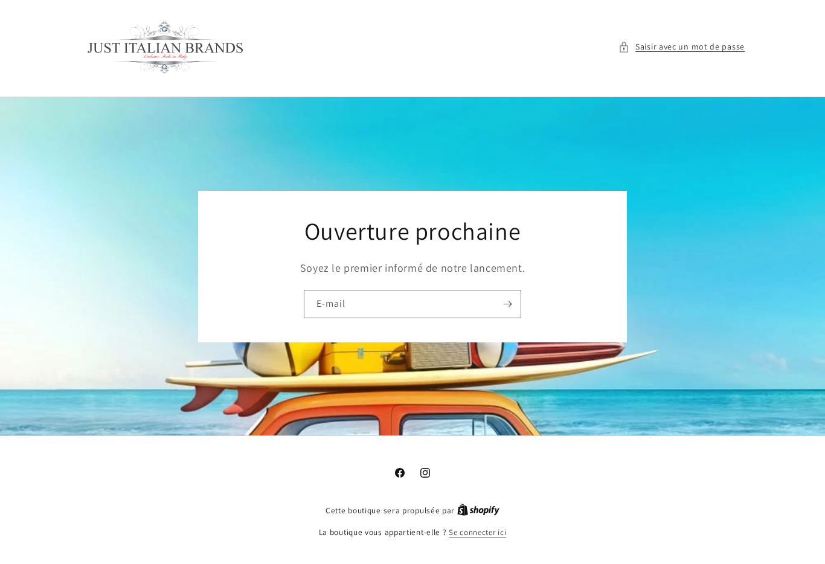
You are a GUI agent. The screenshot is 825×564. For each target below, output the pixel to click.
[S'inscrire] (507, 304)
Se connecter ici (477, 532)
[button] (681, 46)
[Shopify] (478, 510)
